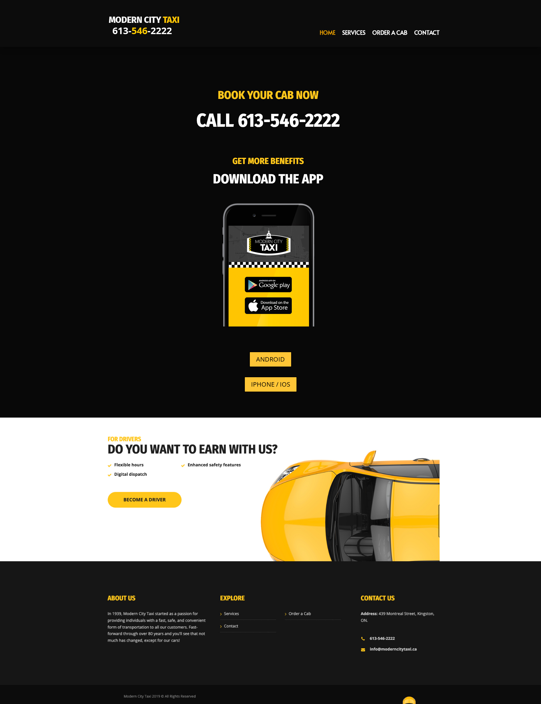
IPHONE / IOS (270, 384)
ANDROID (270, 359)
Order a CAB (389, 33)
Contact (427, 33)
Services (353, 33)
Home (327, 33)
